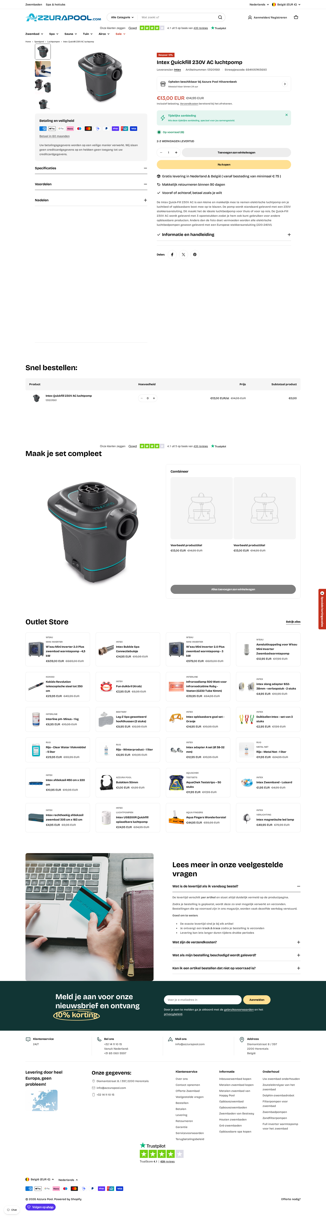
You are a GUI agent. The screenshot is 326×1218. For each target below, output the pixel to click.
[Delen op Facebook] (172, 254)
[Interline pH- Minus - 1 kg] (36, 719)
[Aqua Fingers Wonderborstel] (176, 817)
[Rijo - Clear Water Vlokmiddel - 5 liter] (36, 749)
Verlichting (263, 814)
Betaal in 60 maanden (54, 136)
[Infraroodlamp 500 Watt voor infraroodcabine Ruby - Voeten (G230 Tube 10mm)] (176, 686)
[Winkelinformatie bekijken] (285, 84)
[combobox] (166, 17)
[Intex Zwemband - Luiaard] (246, 782)
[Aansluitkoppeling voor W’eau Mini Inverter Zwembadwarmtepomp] (246, 649)
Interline (192, 677)
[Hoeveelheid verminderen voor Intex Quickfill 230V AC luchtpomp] (141, 398)
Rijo (48, 742)
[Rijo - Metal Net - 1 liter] (246, 749)
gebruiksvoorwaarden (239, 1009)
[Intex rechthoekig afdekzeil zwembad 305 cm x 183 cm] (36, 817)
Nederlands (257, 4)
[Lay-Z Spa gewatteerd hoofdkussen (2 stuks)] (106, 719)
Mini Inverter (54, 642)
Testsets (191, 777)
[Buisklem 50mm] (106, 782)
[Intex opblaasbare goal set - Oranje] (176, 719)
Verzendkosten (189, 103)
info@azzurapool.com (111, 1088)
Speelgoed (39, 41)
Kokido (50, 677)
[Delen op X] (183, 254)
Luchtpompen (53, 41)
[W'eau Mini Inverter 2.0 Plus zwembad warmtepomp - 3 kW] (176, 649)
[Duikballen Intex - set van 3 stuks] (246, 719)
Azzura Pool (123, 777)
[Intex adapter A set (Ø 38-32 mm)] (176, 749)
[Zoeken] (220, 17)
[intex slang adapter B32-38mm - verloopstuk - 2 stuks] (246, 686)
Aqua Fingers (194, 812)
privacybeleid (173, 1014)
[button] (322, 609)
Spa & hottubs (55, 4)
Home (28, 41)
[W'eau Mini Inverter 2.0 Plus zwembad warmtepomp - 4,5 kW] (36, 649)
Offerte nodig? (291, 1199)
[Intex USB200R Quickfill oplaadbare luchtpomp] (106, 817)
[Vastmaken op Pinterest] (194, 254)
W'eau (49, 637)
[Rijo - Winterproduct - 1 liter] (106, 749)
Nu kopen (224, 164)
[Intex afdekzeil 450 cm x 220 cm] (36, 782)
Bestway (121, 712)
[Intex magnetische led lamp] (246, 817)
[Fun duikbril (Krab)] (106, 686)
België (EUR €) (287, 4)
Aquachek (192, 773)
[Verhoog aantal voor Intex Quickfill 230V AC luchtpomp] (154, 398)
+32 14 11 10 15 (105, 1094)
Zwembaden (33, 4)
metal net (262, 747)
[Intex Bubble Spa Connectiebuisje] (106, 649)
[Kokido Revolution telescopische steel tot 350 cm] (36, 686)
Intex (177, 69)
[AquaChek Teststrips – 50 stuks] (176, 782)
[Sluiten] (286, 114)
